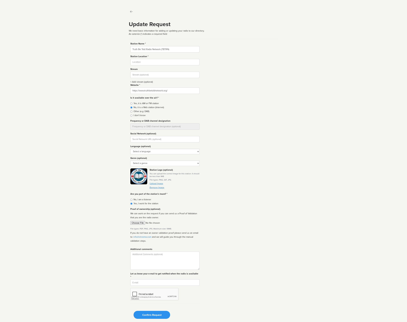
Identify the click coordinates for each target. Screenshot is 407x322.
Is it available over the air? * (144, 97)
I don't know (139, 115)
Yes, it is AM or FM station (146, 103)
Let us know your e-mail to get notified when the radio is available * (164, 275)
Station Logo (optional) (161, 170)
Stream (134, 69)
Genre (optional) (138, 158)
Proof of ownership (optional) (145, 209)
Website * (135, 85)
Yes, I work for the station (146, 203)
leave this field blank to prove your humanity (12, 3)
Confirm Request (152, 315)
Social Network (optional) (143, 133)
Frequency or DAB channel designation (150, 121)
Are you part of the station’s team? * (148, 194)
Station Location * (139, 56)
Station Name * (138, 43)
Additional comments (141, 249)
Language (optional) (140, 146)
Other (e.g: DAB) (141, 111)
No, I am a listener (142, 199)
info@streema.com (142, 237)
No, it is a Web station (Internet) (149, 107)
